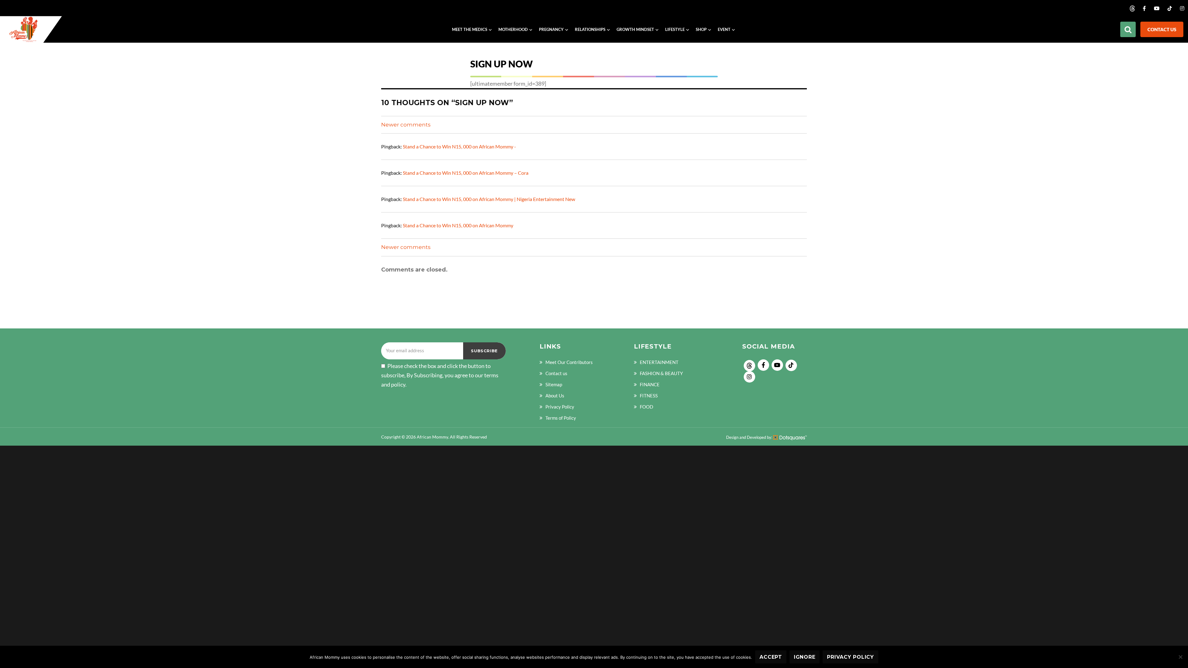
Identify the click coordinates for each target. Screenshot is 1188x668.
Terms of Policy (560, 418)
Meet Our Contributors (569, 362)
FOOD (646, 406)
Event (724, 29)
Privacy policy (850, 657)
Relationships (590, 29)
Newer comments (406, 125)
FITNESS (649, 395)
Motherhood (513, 29)
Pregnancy (551, 29)
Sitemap (553, 384)
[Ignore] (1180, 657)
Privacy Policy (559, 406)
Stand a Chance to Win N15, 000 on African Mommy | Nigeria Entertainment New (489, 199)
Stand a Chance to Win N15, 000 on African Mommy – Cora (465, 173)
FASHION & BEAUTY (661, 373)
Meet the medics (469, 29)
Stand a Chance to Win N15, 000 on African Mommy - (459, 146)
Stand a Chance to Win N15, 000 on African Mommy (458, 225)
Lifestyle (675, 29)
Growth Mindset (635, 29)
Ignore (805, 657)
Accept (771, 657)
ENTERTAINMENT (659, 362)
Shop (701, 29)
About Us (554, 395)
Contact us (1161, 29)
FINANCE (650, 384)
